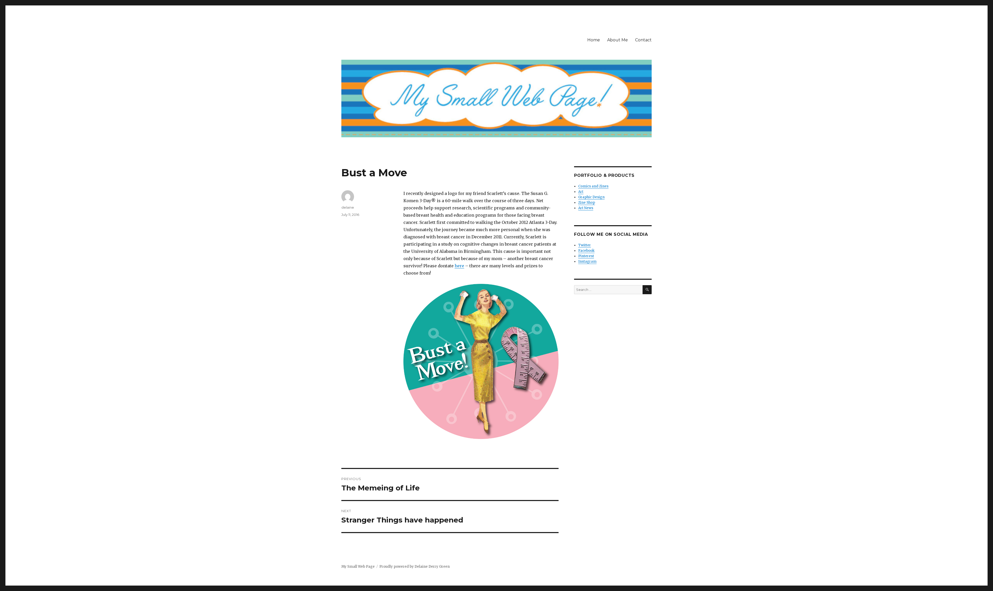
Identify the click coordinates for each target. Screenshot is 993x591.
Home (593, 39)
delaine (347, 207)
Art (580, 192)
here (459, 265)
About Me (617, 39)
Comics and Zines (593, 186)
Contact (643, 39)
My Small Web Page (358, 566)
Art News (585, 208)
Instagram (587, 261)
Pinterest (586, 256)
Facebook (586, 250)
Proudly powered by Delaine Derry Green (414, 566)
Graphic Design (591, 197)
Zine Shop (586, 202)
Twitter (584, 245)
